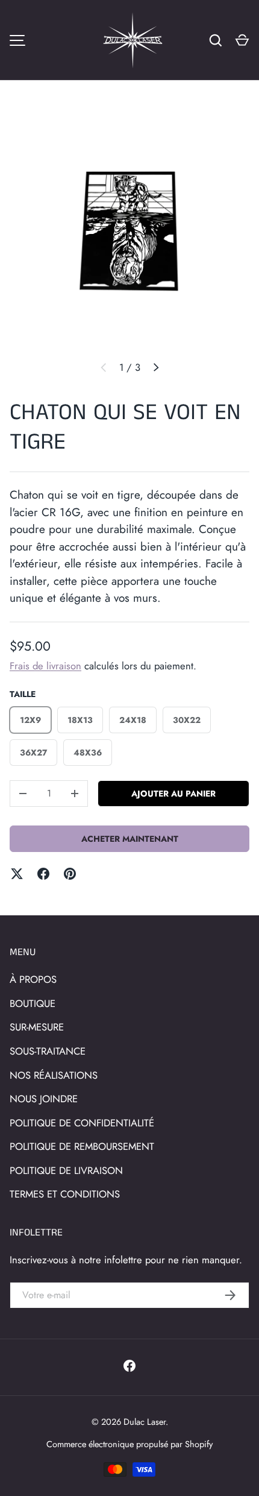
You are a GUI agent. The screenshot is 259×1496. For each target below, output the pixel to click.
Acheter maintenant (129, 839)
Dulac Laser (144, 1421)
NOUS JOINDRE (44, 1098)
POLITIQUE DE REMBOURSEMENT (82, 1146)
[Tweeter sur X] (17, 873)
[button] (242, 40)
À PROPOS (33, 979)
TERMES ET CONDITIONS (65, 1194)
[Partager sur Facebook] (43, 873)
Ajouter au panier (173, 793)
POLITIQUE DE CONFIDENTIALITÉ (82, 1123)
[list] (129, 230)
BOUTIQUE (32, 1003)
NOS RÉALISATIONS (54, 1075)
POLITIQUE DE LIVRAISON (66, 1170)
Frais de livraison (45, 665)
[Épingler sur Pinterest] (70, 873)
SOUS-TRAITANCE (48, 1051)
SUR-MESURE (37, 1027)
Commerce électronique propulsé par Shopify (129, 1444)
